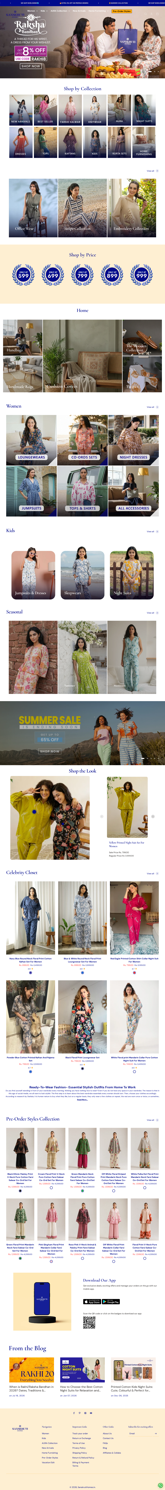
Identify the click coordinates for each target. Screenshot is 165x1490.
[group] (82, 42)
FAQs (105, 1443)
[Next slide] (153, 816)
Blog (105, 1448)
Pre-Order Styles (122, 11)
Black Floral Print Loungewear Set (82, 1057)
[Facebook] (74, 1413)
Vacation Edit (34, 17)
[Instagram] (85, 1413)
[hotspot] (34, 812)
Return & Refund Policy (83, 1457)
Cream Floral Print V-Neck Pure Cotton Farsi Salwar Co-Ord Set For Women (51, 1177)
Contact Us (108, 1438)
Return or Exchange (81, 1438)
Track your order (80, 1433)
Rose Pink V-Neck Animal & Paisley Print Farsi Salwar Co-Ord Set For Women (82, 1247)
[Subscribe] (156, 1434)
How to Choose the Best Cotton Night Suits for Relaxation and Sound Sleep (81, 1388)
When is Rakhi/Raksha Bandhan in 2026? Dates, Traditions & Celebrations (31, 1388)
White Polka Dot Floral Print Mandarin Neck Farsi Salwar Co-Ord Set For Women (145, 1177)
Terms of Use (78, 1443)
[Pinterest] (79, 1413)
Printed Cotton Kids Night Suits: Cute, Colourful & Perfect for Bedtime (132, 1388)
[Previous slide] (102, 816)
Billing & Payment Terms (80, 1464)
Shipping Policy (79, 1452)
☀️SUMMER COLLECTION (20, 3)
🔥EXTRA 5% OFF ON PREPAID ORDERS (103, 3)
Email (132, 1433)
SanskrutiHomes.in (86, 1487)
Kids (43, 11)
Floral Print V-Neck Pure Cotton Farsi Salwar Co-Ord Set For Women (145, 1247)
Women (31, 11)
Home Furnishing (97, 11)
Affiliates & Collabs (112, 1452)
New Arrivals (79, 11)
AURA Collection (59, 11)
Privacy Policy (79, 1448)
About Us (107, 1433)
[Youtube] (91, 1413)
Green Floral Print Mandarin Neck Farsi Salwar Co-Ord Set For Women (20, 1247)
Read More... (82, 1099)
